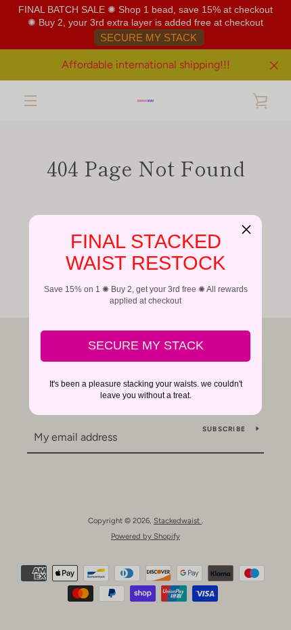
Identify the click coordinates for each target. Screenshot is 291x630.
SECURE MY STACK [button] (146, 345)
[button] (246, 230)
